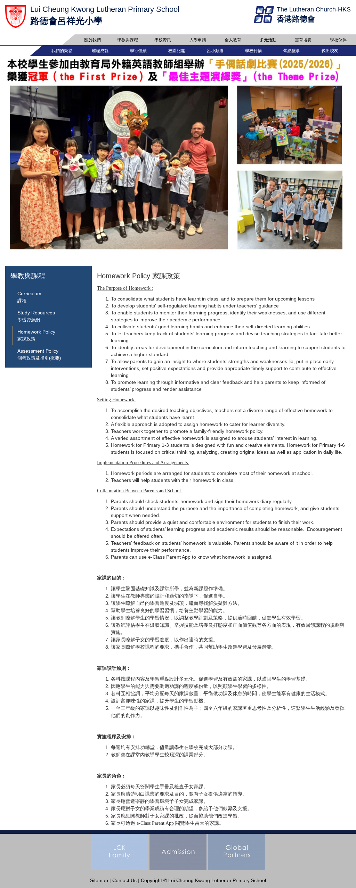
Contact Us (124, 880)
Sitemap (99, 880)
